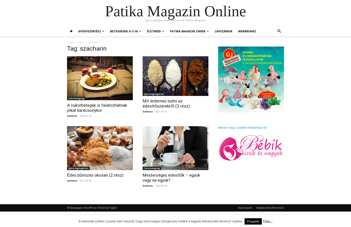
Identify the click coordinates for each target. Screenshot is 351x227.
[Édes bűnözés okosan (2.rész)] (100, 148)
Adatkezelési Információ (270, 208)
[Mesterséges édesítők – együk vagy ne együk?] (175, 148)
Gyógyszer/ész (89, 31)
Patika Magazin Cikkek (188, 31)
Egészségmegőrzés (154, 94)
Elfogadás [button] (253, 221)
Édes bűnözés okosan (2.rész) (95, 175)
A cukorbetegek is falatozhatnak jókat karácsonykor (97, 108)
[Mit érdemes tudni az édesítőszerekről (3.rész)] (175, 76)
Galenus (72, 115)
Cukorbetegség (76, 98)
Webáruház (247, 31)
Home (70, 42)
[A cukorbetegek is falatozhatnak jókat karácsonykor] (100, 78)
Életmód (154, 31)
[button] (279, 32)
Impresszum (245, 208)
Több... (267, 221)
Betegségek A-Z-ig (124, 31)
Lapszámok (223, 31)
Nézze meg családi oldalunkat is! (242, 127)
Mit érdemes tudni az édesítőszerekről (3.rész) (166, 104)
